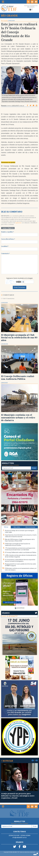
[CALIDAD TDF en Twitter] (14, 847)
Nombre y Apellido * (7, 232)
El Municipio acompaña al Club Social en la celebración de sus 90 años (19, 338)
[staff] (32, 1)
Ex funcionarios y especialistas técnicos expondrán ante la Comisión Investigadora (20, 560)
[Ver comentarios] (33, 105)
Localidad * (5, 246)
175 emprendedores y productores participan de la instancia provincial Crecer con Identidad (20, 548)
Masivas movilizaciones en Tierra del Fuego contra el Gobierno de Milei (17, 794)
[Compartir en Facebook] (27, 105)
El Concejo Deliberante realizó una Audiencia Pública (17, 377)
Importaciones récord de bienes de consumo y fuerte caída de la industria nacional (21, 535)
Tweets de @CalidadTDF (9, 616)
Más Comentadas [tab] (30, 527)
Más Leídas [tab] (17, 527)
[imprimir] (36, 105)
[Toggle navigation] (3, 2)
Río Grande (4, 20)
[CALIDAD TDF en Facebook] (19, 847)
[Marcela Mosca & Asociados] (36, 854)
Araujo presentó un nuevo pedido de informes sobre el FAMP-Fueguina (20, 564)
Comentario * (5, 253)
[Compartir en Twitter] (30, 105)
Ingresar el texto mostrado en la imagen (19, 278)
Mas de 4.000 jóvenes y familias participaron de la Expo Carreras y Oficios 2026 (20, 540)
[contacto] (36, 1)
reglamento (18, 222)
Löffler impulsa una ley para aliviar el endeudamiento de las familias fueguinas (20, 556)
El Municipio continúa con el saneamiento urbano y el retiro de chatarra (18, 417)
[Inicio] (9, 8)
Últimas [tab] (6, 527)
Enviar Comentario (19, 287)
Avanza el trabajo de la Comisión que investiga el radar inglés (19, 531)
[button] (28, 1)
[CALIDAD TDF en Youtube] (24, 847)
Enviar (34, 468)
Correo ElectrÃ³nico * (8, 239)
